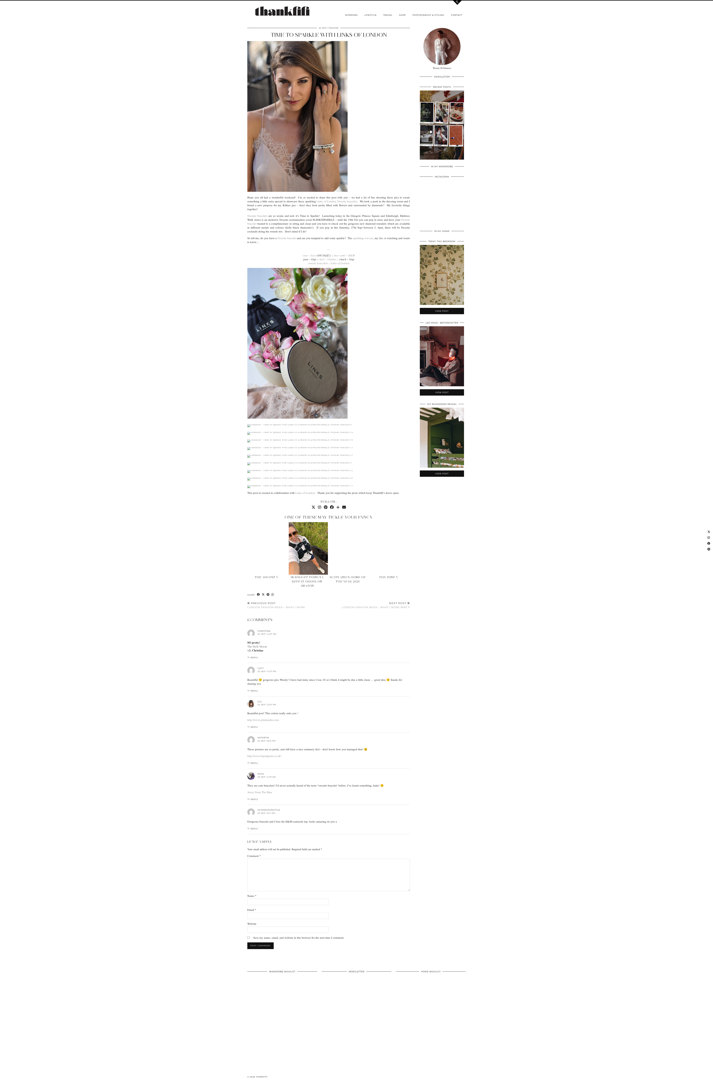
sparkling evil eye (363, 238)
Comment (254, 856)
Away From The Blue (259, 792)
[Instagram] (319, 507)
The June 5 (388, 577)
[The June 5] (389, 548)
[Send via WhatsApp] (273, 594)
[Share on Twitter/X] (263, 594)
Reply (254, 657)
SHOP (402, 15)
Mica (261, 774)
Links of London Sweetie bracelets (337, 201)
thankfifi (262, 1077)
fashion (333, 28)
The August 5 (266, 577)
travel (387, 15)
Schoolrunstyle (269, 810)
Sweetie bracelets (257, 216)
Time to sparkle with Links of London (329, 34)
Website (251, 923)
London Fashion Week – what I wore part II (376, 605)
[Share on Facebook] (258, 594)
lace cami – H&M (344, 255)
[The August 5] (267, 548)
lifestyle (370, 15)
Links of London (305, 493)
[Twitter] (313, 507)
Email (251, 910)
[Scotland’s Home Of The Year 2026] (348, 548)
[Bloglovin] (338, 507)
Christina (264, 631)
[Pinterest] (325, 507)
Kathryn (263, 737)
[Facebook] (332, 507)
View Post (442, 127)
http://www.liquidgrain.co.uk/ (264, 756)
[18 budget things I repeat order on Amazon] (308, 548)
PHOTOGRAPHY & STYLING (428, 15)
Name (251, 896)
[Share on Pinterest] (268, 594)
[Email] (344, 507)
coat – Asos (309, 255)
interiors (351, 15)
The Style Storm (257, 646)
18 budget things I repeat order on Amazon (307, 582)
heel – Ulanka (328, 259)
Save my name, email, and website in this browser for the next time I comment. (298, 937)
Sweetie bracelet (286, 238)
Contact (456, 15)
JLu (260, 701)
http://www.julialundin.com (263, 720)
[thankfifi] (282, 11)
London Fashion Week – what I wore (276, 605)
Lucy (261, 668)
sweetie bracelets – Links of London (328, 263)
